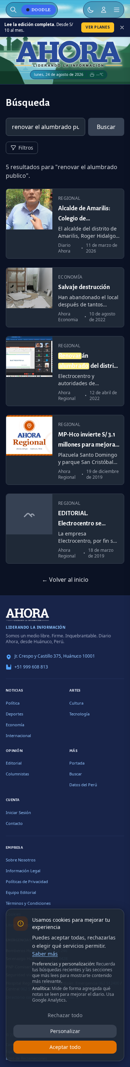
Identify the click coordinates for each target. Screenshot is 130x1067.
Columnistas (17, 773)
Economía (15, 724)
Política (13, 703)
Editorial (14, 763)
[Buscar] (13, 10)
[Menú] (116, 10)
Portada (76, 763)
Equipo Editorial (21, 892)
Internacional (18, 735)
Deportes (14, 714)
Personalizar (65, 1031)
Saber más (45, 953)
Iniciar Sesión (18, 812)
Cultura (76, 703)
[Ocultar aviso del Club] (122, 27)
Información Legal (23, 870)
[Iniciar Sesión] (103, 9)
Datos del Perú (83, 784)
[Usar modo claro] (90, 10)
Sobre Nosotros (20, 859)
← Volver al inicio (65, 580)
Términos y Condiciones (28, 903)
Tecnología (79, 714)
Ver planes (98, 27)
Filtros (25, 147)
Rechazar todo (65, 1015)
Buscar (106, 127)
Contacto (14, 823)
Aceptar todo (65, 1047)
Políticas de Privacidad (27, 881)
